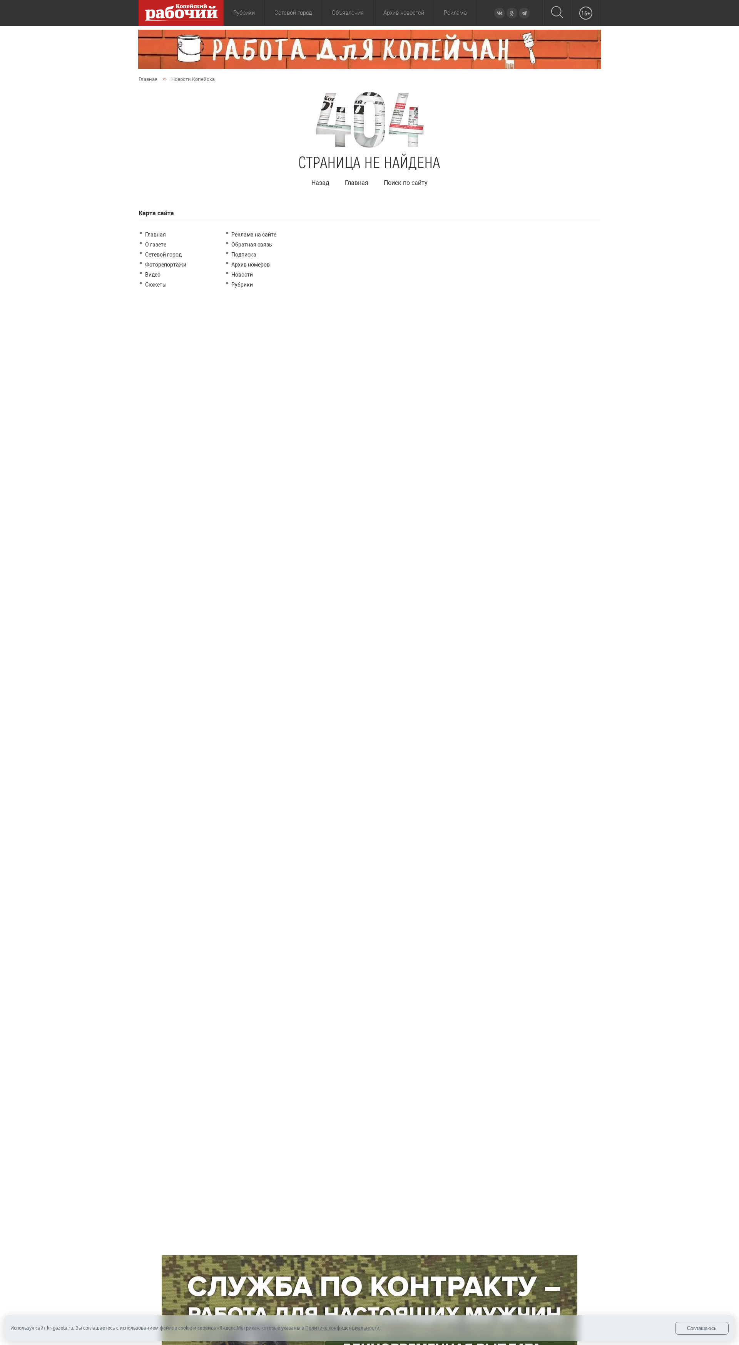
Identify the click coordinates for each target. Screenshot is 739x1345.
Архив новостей (403, 12)
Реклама (455, 12)
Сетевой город (293, 12)
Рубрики (242, 285)
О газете (155, 244)
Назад (320, 182)
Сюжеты (156, 285)
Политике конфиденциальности (342, 1328)
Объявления (348, 12)
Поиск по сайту (406, 182)
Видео (153, 275)
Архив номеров (250, 265)
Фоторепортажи (165, 265)
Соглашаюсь (702, 1328)
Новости (242, 275)
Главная (356, 182)
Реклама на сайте (253, 234)
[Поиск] (557, 13)
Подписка (243, 255)
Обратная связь (251, 244)
